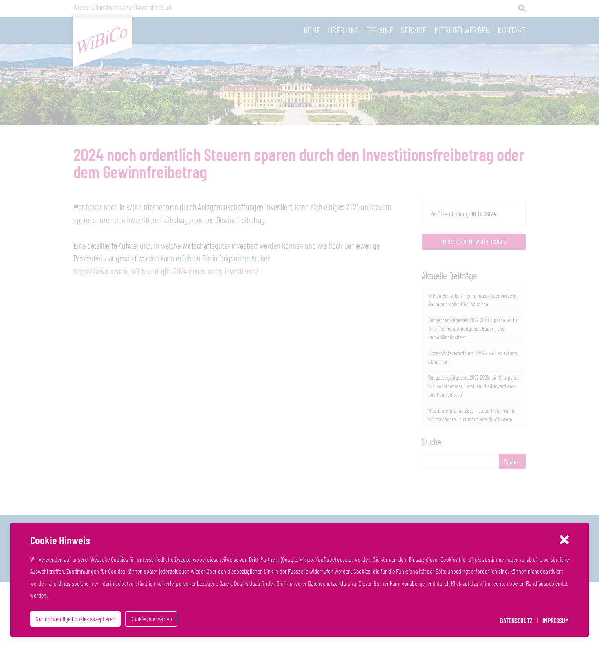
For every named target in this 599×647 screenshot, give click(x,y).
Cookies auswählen (151, 619)
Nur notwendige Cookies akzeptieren (75, 619)
